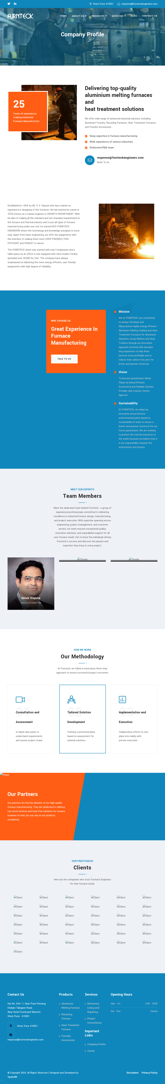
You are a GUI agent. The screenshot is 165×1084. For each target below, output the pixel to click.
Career (91, 1051)
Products (98, 16)
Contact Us (149, 15)
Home (63, 15)
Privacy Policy (149, 1073)
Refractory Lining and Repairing (93, 1008)
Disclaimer (133, 1073)
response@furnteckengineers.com (139, 4)
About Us (78, 16)
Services (117, 16)
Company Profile (96, 1044)
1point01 (12, 1077)
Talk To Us (64, 358)
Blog (134, 15)
